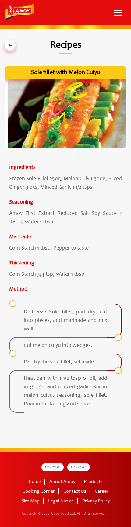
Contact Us (74, 491)
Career (101, 491)
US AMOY (52, 467)
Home (35, 481)
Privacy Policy (96, 501)
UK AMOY (78, 467)
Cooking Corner (39, 491)
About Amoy (62, 481)
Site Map (31, 501)
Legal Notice (61, 501)
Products (93, 481)
